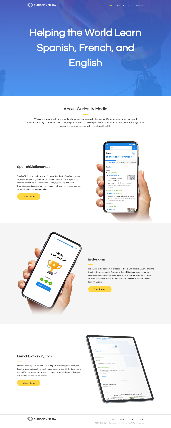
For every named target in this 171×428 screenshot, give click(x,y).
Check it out (29, 196)
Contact (140, 5)
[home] (41, 5)
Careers (120, 5)
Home (110, 5)
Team (131, 419)
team (130, 5)
